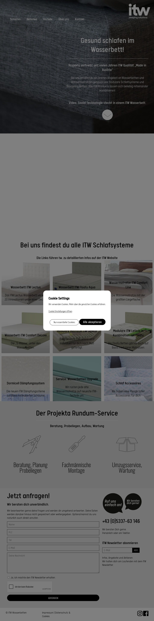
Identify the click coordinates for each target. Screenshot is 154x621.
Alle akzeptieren (92, 322)
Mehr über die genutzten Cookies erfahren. (87, 304)
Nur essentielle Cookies (64, 322)
